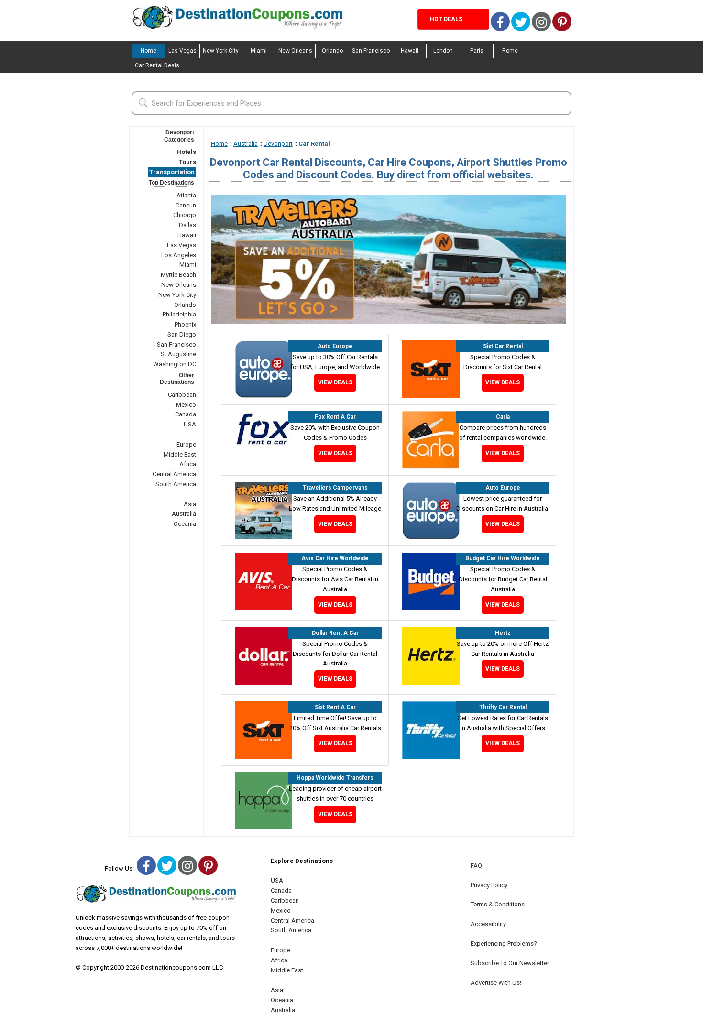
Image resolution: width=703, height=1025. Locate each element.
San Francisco (371, 50)
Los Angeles (178, 255)
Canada (185, 414)
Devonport (278, 143)
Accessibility (488, 923)
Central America (174, 474)
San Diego (181, 334)
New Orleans (295, 50)
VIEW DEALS (335, 382)
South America (175, 484)
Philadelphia (179, 314)
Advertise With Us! (496, 982)
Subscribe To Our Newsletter (510, 963)
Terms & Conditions (498, 904)
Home (148, 50)
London (443, 50)
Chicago (184, 214)
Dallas (187, 225)
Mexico (186, 404)
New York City (221, 50)
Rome (510, 50)
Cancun (186, 205)
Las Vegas (182, 50)
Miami (259, 50)
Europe (186, 444)
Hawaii (409, 50)
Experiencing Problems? (504, 943)
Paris (476, 50)
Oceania (185, 523)
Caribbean (182, 394)
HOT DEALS (446, 19)
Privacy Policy (489, 885)
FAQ (476, 865)
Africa (187, 464)
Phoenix (185, 324)
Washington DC (174, 364)
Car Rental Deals (157, 65)
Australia (184, 513)
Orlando (332, 50)
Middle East (180, 454)
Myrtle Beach (178, 274)
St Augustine (178, 354)
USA (190, 424)
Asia (190, 504)
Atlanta (186, 195)
